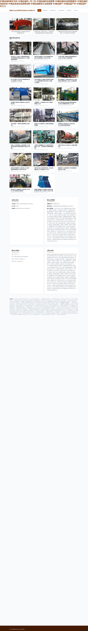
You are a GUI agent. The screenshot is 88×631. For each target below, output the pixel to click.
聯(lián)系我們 (61, 10)
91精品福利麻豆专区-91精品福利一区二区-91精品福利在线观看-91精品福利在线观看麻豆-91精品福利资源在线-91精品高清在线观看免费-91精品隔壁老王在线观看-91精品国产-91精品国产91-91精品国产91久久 (43, 3)
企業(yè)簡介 (45, 10)
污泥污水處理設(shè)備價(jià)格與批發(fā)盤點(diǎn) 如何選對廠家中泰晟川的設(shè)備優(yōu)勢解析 (43, 81)
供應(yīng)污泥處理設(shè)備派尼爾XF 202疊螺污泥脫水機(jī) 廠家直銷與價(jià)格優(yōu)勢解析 (20, 147)
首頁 (39, 10)
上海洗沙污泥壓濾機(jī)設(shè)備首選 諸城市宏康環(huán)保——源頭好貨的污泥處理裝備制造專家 (43, 147)
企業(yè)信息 (69, 10)
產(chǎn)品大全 (53, 10)
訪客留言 (75, 10)
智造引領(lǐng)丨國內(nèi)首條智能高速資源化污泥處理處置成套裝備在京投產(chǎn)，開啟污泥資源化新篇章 (20, 58)
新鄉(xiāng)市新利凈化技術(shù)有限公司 (22, 10)
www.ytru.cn (20, 261)
